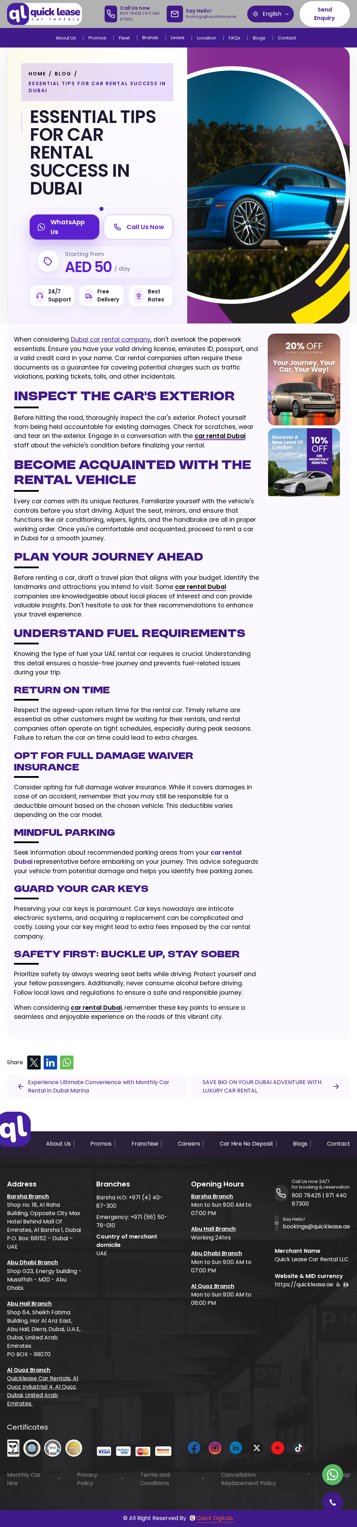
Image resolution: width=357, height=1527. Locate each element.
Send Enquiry (324, 14)
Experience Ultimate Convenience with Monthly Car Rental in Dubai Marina (98, 1086)
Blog (63, 73)
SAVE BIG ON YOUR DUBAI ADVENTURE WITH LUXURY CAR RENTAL (262, 1086)
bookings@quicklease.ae (211, 16)
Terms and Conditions (155, 1479)
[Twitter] (34, 1062)
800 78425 (131, 13)
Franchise (144, 1144)
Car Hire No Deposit (246, 1144)
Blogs (259, 38)
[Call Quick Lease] (332, 1502)
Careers (189, 1144)
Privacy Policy (87, 1479)
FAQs (234, 38)
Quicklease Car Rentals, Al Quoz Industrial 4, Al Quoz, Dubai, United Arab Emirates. (42, 1391)
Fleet (124, 38)
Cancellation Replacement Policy (248, 1479)
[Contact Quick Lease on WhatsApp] (332, 1474)
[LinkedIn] (50, 1062)
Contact (287, 38)
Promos (97, 38)
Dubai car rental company (111, 339)
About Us (66, 38)
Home (37, 73)
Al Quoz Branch (28, 1370)
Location (206, 38)
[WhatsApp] (67, 1062)
